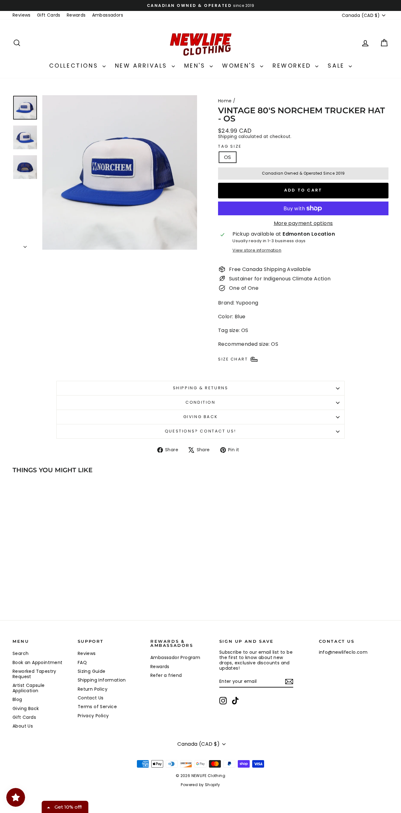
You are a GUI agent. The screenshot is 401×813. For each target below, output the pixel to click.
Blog (17, 699)
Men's (196, 65)
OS (227, 157)
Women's (240, 65)
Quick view (57, 571)
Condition (200, 402)
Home (225, 101)
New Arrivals (142, 65)
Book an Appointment (38, 662)
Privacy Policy (93, 716)
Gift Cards (48, 15)
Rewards (76, 15)
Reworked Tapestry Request (34, 674)
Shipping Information (102, 680)
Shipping (227, 137)
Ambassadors (107, 15)
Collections (75, 65)
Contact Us (91, 698)
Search (21, 653)
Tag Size (230, 146)
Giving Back (200, 417)
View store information (256, 250)
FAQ (82, 662)
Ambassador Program (175, 657)
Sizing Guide (92, 671)
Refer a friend (166, 675)
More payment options (303, 223)
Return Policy (92, 689)
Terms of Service (97, 706)
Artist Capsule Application (29, 688)
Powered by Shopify (200, 784)
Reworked (293, 65)
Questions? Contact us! (200, 431)
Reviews (22, 15)
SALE (337, 65)
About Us (23, 726)
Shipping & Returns (200, 388)
